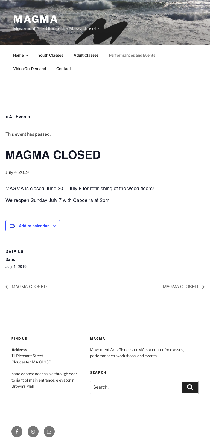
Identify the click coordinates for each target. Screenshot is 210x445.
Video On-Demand (29, 68)
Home (18, 55)
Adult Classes (86, 55)
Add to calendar (34, 225)
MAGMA (35, 19)
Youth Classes (50, 55)
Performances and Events (132, 55)
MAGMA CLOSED (29, 286)
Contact (63, 68)
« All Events (17, 116)
